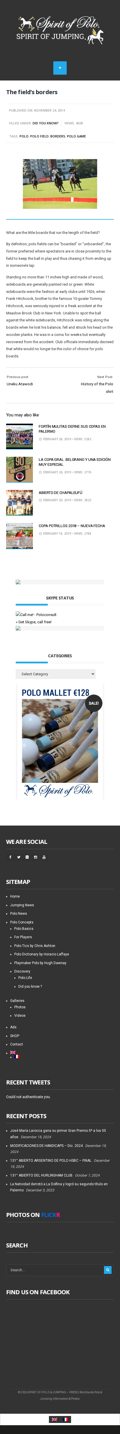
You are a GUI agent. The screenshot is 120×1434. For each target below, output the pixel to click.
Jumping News (22, 905)
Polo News (18, 914)
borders (57, 136)
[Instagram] (35, 857)
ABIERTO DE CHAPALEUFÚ (60, 492)
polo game (76, 136)
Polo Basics (23, 929)
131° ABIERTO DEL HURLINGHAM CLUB (41, 1175)
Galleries (17, 1001)
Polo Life (25, 978)
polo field (39, 136)
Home (15, 896)
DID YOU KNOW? (46, 123)
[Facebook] (10, 857)
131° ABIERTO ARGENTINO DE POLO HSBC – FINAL (50, 1161)
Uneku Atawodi (20, 384)
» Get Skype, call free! (34, 622)
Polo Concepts (21, 922)
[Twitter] (19, 857)
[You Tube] (44, 857)
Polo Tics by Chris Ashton (34, 946)
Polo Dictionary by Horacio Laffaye (41, 954)
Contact (16, 1044)
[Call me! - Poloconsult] (36, 615)
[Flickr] (27, 857)
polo (24, 136)
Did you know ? (30, 986)
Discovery (22, 971)
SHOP (14, 1036)
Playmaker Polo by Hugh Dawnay (40, 963)
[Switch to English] (54, 1419)
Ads (13, 1027)
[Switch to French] (64, 1056)
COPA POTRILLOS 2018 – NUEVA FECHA (72, 526)
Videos (20, 1016)
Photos (20, 1007)
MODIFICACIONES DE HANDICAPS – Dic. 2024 (46, 1146)
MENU (60, 68)
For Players (23, 937)
